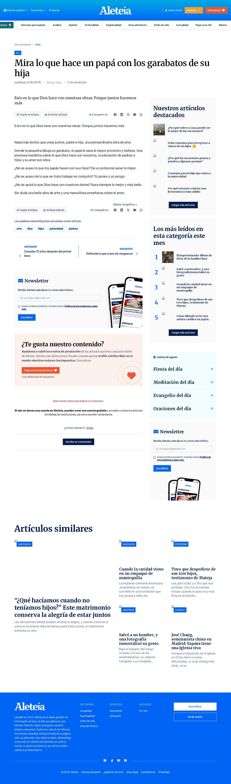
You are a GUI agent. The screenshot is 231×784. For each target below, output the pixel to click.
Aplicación (115, 716)
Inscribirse (27, 317)
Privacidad (164, 772)
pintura (73, 228)
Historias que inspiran (33, 25)
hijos (41, 228)
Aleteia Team (54, 82)
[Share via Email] (134, 114)
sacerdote (128, 609)
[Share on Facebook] (115, 114)
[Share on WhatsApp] (141, 114)
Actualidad (182, 25)
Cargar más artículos (183, 205)
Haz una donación (91, 772)
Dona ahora (214, 10)
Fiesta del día (167, 369)
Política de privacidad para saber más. (184, 458)
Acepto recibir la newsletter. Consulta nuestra (60, 308)
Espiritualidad (113, 25)
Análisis (57, 25)
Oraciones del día (172, 408)
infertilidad (181, 544)
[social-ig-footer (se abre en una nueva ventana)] (125, 761)
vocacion (180, 609)
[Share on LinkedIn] (121, 114)
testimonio (129, 544)
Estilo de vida (161, 25)
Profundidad (92, 25)
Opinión (73, 25)
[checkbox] (19, 307)
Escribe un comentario (78, 441)
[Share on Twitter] (128, 114)
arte (19, 228)
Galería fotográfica (124, 204)
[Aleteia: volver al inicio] (115, 10)
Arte (38, 44)
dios (29, 228)
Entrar (89, 428)
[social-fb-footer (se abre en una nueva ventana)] (112, 761)
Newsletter (116, 711)
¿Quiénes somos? (113, 772)
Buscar (56, 10)
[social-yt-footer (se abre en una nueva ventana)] (105, 761)
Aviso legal (132, 772)
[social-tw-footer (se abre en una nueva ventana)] (119, 761)
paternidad (56, 228)
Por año (143, 711)
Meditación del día (173, 382)
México (223, 25)
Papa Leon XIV (204, 25)
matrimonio (24, 544)
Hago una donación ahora (38, 370)
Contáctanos (148, 772)
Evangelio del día (172, 395)
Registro (192, 10)
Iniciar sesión (175, 10)
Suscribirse (195, 706)
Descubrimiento (137, 25)
